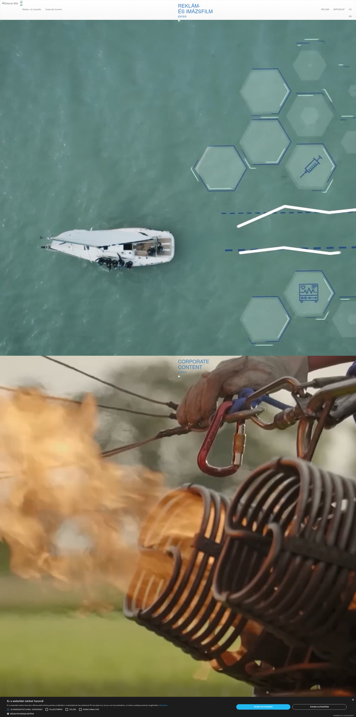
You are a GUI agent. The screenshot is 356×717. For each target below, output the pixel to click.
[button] (87, 713)
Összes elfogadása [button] (263, 707)
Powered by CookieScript (343, 715)
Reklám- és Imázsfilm (31, 9)
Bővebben (163, 705)
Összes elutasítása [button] (319, 707)
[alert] (178, 707)
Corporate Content (53, 9)
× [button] (353, 700)
